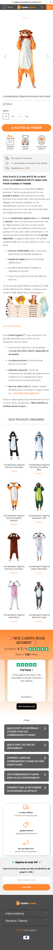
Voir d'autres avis (26, 706)
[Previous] (5, 56)
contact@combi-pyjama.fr (26, 393)
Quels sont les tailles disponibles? (21, 746)
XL (27, 116)
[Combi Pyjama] (26, 7)
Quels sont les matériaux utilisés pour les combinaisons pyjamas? (22, 731)
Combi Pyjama (29, 930)
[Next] (47, 56)
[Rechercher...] (43, 7)
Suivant (25, 18)
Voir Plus (26, 687)
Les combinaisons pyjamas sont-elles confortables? (23, 776)
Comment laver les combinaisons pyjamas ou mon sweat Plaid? (25, 761)
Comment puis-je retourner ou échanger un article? (24, 789)
